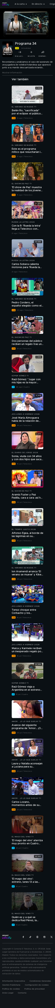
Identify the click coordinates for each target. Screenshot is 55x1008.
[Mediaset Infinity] (5, 4)
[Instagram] (44, 937)
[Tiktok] (30, 937)
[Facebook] (23, 937)
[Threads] (37, 937)
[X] (51, 937)
